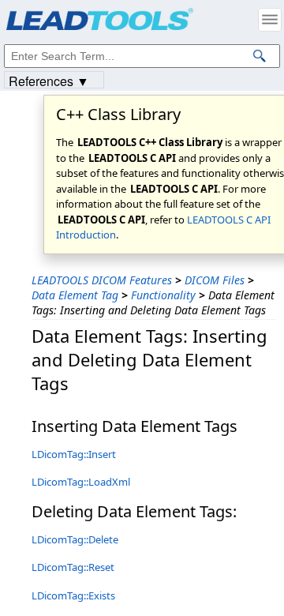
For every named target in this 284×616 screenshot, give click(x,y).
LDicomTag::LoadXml (81, 482)
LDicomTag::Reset (73, 567)
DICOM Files (215, 279)
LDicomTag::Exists (73, 595)
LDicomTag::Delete (75, 539)
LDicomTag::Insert (74, 454)
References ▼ (49, 80)
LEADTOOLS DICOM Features (102, 279)
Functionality (163, 294)
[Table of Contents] (270, 20)
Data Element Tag (75, 294)
